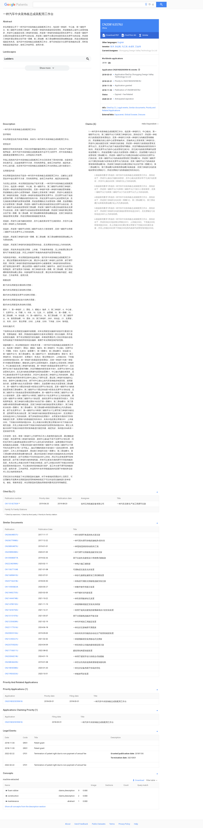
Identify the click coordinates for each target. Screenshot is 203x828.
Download (139, 780)
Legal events (122, 107)
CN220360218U (11, 656)
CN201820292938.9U (14, 701)
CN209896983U (11, 552)
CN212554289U (11, 621)
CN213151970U (11, 616)
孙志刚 (118, 46)
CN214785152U (11, 604)
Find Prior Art (130, 35)
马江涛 (125, 46)
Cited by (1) (111, 107)
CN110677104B (11, 569)
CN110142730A (12, 504)
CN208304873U (11, 546)
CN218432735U (11, 592)
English (121, 42)
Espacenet (119, 114)
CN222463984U (11, 563)
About (67, 824)
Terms (112, 824)
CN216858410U (11, 575)
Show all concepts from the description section (25, 806)
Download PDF (112, 35)
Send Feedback (81, 824)
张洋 (112, 46)
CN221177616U (11, 627)
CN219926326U (11, 674)
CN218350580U (11, 668)
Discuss (141, 114)
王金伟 (138, 46)
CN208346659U (11, 662)
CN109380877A (11, 558)
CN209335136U (11, 633)
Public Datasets (98, 824)
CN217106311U (11, 650)
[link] (11, 790)
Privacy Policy (124, 824)
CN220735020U (11, 645)
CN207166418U (11, 581)
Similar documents (137, 107)
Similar (145, 35)
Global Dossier (131, 114)
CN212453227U (11, 639)
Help (136, 824)
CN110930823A (11, 587)
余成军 (131, 46)
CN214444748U (11, 598)
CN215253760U (11, 610)
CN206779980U (11, 540)
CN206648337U (11, 535)
